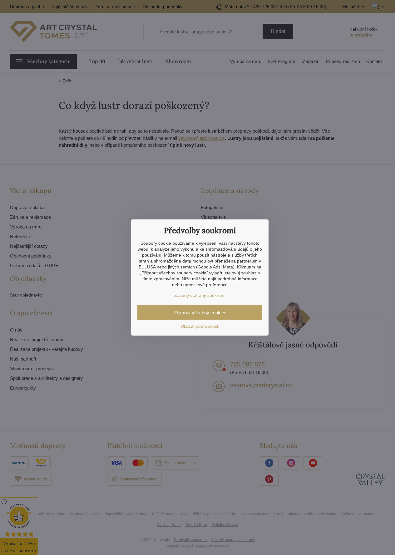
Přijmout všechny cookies (200, 312)
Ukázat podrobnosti (200, 326)
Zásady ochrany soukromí (200, 295)
